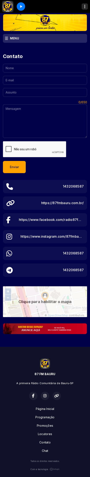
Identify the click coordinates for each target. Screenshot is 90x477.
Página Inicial (45, 409)
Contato (44, 442)
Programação (44, 417)
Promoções (45, 425)
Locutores (45, 434)
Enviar (14, 167)
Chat (45, 450)
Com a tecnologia (39, 469)
